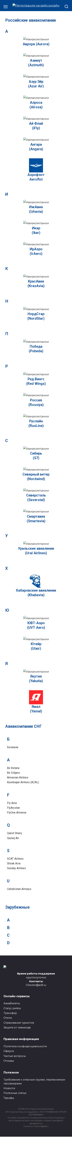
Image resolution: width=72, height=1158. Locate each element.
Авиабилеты (11, 1003)
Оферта (8, 1051)
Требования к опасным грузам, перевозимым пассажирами (34, 1081)
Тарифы (8, 1098)
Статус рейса (12, 1008)
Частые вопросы (14, 1056)
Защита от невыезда (17, 1027)
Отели (7, 1017)
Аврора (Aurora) (36, 44)
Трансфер (10, 1013)
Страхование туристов (18, 1022)
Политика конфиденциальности (25, 1046)
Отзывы (8, 1060)
